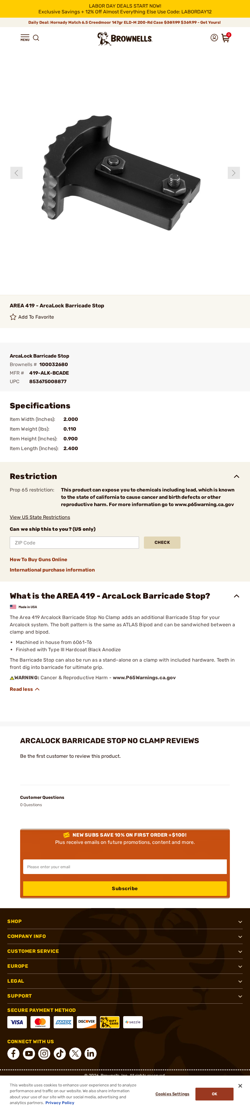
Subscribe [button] (125, 888)
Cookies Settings (172, 1094)
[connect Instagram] (44, 1053)
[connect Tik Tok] (60, 1053)
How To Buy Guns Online (38, 559)
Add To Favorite (36, 317)
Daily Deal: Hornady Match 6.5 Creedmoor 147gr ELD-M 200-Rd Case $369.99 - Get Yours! (125, 22)
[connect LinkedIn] (90, 1053)
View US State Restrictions (40, 517)
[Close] (240, 1086)
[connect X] (75, 1053)
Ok (214, 1094)
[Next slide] (234, 173)
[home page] (125, 39)
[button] (25, 38)
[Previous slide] (16, 173)
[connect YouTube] (29, 1053)
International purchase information (52, 570)
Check (162, 542)
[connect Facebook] (13, 1053)
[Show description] (25, 689)
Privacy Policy (59, 1102)
